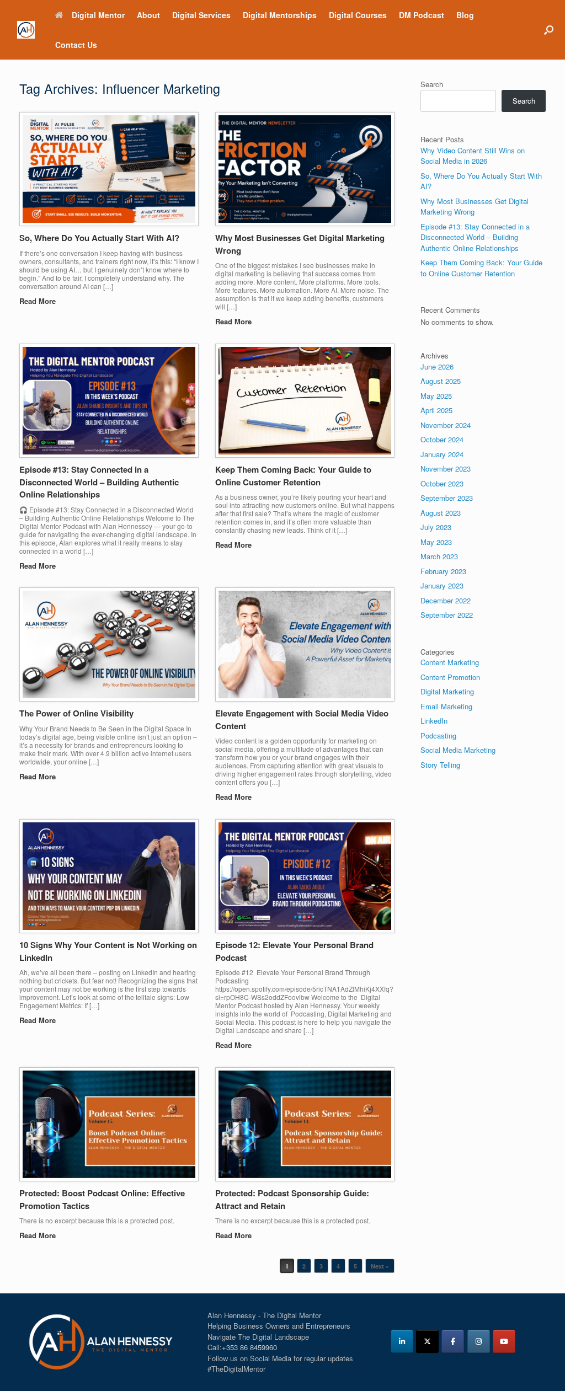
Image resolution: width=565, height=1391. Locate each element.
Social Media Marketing (457, 750)
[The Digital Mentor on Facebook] (452, 1341)
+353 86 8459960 (249, 1347)
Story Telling (440, 764)
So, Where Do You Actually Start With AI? (99, 238)
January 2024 (441, 454)
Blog (465, 14)
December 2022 (445, 600)
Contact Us (76, 44)
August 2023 (440, 512)
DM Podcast (421, 14)
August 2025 (440, 381)
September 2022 (446, 614)
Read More (38, 301)
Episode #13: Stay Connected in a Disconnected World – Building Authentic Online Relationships (99, 481)
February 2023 (443, 571)
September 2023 (446, 498)
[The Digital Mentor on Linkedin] (402, 1341)
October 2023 (441, 483)
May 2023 (436, 542)
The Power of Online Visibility (76, 713)
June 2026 (437, 366)
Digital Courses (358, 14)
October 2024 (441, 439)
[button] (548, 30)
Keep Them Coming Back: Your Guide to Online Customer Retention (293, 475)
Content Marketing (449, 662)
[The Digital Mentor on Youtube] (504, 1341)
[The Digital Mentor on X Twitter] (427, 1341)
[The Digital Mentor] (26, 30)
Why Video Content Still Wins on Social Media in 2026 (472, 156)
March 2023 (439, 556)
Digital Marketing (447, 691)
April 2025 (436, 410)
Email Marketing (446, 706)
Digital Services (201, 14)
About (148, 14)
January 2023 (441, 585)
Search (431, 84)
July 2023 (435, 527)
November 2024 (445, 425)
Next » (380, 1266)
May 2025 (436, 395)
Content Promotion (450, 677)
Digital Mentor (98, 14)
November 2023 (445, 468)
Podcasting (438, 735)
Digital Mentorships (280, 14)
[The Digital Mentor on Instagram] (478, 1341)
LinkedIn (433, 720)
